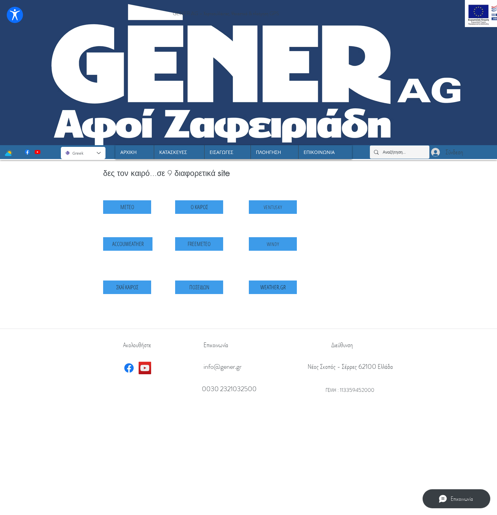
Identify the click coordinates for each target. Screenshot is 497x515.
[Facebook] (27, 152)
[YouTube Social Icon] (145, 368)
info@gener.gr (222, 367)
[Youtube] (37, 152)
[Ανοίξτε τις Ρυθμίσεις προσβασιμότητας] (15, 15)
